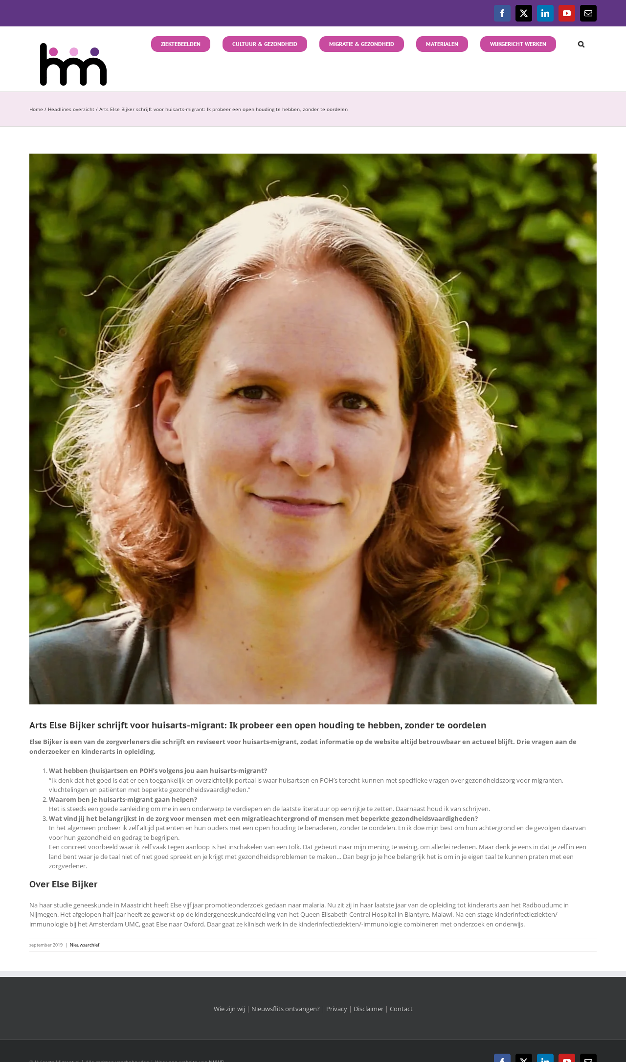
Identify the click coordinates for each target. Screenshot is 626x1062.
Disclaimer (368, 1008)
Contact (401, 1008)
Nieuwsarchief (84, 945)
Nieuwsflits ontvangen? (285, 1008)
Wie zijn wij (229, 1008)
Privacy (336, 1008)
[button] (576, 43)
